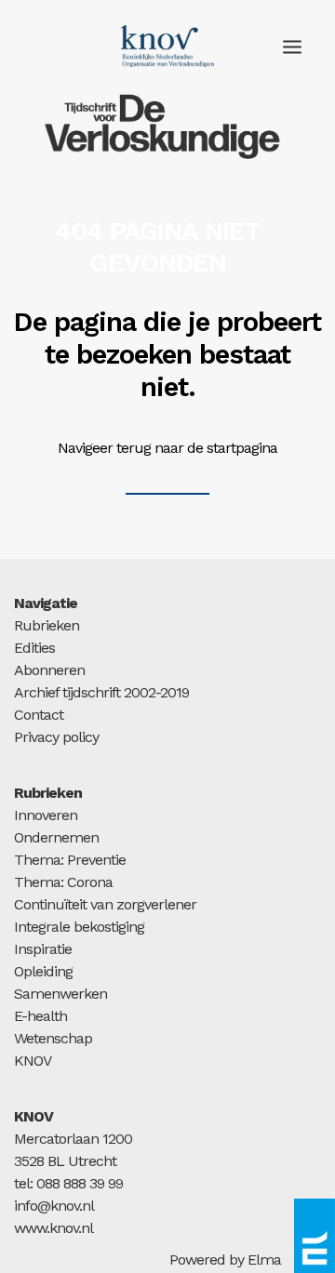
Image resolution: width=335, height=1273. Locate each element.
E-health (40, 1016)
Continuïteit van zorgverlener (105, 904)
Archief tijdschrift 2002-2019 (101, 692)
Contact (38, 714)
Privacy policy (56, 737)
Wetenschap (53, 1038)
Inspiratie (43, 949)
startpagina (242, 448)
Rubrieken (46, 625)
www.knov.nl (53, 1228)
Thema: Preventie (70, 860)
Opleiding (43, 971)
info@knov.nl (54, 1205)
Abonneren (49, 670)
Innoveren (45, 815)
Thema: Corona (63, 882)
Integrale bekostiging (79, 926)
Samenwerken (60, 993)
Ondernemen (56, 837)
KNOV (32, 1060)
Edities (34, 647)
